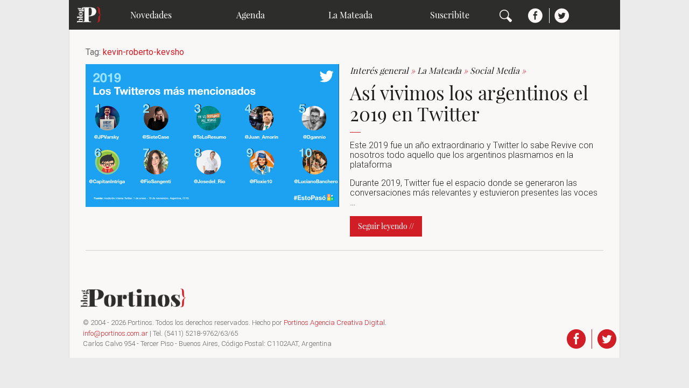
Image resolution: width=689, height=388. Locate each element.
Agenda (250, 14)
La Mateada (350, 14)
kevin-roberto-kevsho (143, 52)
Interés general (383, 70)
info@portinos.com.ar (115, 333)
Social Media (498, 70)
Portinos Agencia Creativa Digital (334, 322)
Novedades (151, 14)
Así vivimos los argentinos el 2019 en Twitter (469, 103)
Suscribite (449, 14)
